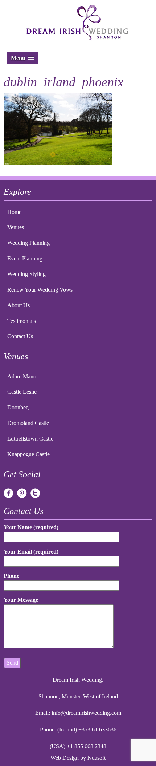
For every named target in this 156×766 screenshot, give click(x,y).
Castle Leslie (22, 392)
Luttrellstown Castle (30, 438)
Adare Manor (22, 376)
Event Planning (24, 258)
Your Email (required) (31, 551)
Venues (15, 227)
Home (14, 212)
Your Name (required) (31, 527)
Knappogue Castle (28, 454)
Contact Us (20, 336)
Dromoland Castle (28, 423)
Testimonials (21, 321)
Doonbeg (18, 407)
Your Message (21, 600)
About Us (18, 305)
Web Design (64, 758)
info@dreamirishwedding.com (86, 713)
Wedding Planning (28, 243)
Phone (11, 576)
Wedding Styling (26, 274)
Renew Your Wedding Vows (40, 290)
